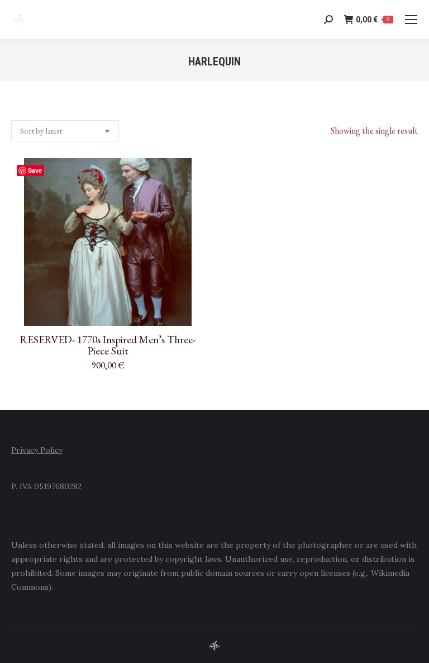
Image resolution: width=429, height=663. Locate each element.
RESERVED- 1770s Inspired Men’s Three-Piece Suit (108, 345)
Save (35, 170)
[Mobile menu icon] (411, 19)
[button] (190, 311)
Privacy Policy (37, 450)
